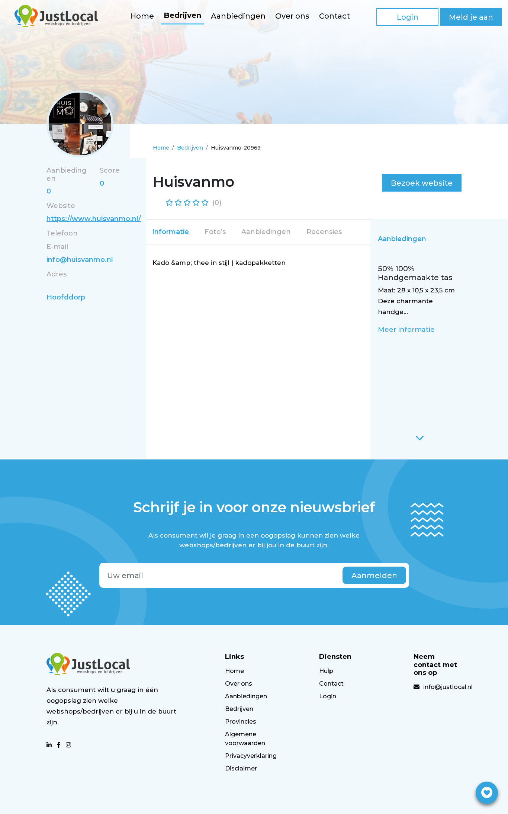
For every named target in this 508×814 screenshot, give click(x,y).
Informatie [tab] (170, 232)
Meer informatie (406, 330)
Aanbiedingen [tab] (266, 232)
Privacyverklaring (251, 755)
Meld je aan (471, 17)
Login (407, 17)
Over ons (292, 16)
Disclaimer (241, 768)
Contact (334, 16)
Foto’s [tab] (215, 232)
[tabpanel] (258, 262)
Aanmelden (374, 575)
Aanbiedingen (238, 16)
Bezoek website (422, 183)
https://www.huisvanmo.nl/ (93, 219)
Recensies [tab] (324, 232)
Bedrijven (182, 15)
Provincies (240, 721)
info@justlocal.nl (448, 686)
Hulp (326, 670)
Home (142, 16)
